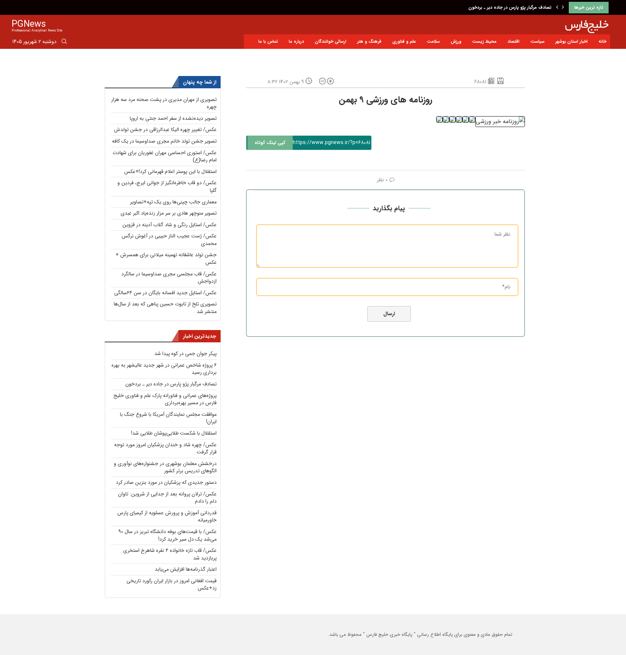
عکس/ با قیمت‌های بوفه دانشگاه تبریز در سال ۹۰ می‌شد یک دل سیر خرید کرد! (167, 535)
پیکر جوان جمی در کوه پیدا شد (185, 354)
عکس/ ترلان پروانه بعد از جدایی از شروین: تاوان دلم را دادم (167, 498)
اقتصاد (513, 41)
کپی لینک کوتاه (270, 143)
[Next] (563, 7)
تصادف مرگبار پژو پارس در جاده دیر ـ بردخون (509, 7)
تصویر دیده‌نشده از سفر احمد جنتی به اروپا (173, 118)
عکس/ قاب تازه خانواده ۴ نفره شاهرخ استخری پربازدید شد (170, 554)
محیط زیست (484, 41)
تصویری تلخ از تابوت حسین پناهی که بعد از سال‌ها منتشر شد (165, 308)
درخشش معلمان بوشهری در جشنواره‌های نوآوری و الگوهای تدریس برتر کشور (165, 467)
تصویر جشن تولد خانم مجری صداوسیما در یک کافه (164, 141)
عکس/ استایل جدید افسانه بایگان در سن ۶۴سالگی (165, 293)
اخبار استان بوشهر (571, 41)
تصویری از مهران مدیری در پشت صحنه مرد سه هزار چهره (164, 103)
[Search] (64, 43)
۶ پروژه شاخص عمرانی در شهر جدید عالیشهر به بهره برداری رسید (164, 369)
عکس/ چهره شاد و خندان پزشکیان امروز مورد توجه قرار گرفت (165, 448)
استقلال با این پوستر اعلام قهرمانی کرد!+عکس (170, 172)
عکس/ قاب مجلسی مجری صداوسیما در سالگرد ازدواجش (169, 278)
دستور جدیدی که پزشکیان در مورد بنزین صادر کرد (166, 482)
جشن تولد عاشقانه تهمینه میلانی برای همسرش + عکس (166, 258)
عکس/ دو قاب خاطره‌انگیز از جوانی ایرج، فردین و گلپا (167, 186)
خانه (602, 41)
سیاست (537, 41)
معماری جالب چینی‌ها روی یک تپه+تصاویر (173, 202)
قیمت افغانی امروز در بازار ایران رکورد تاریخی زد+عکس (171, 584)
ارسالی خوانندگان (330, 41)
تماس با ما (268, 41)
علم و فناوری (404, 41)
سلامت (433, 41)
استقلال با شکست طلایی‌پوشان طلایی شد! (174, 433)
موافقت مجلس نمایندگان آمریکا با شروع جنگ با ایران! (168, 418)
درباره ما (296, 41)
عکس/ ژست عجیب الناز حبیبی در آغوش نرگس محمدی (169, 240)
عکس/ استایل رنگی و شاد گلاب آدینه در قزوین (169, 225)
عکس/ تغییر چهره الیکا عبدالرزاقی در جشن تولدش (165, 130)
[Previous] (557, 7)
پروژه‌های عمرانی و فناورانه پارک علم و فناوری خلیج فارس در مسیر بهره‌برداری (165, 399)
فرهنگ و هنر (369, 41)
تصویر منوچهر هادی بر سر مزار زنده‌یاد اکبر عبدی (169, 213)
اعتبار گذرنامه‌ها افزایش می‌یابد (186, 569)
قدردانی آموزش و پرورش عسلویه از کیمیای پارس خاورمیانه (167, 516)
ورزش (456, 41)
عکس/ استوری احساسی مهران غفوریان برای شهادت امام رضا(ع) (165, 156)
